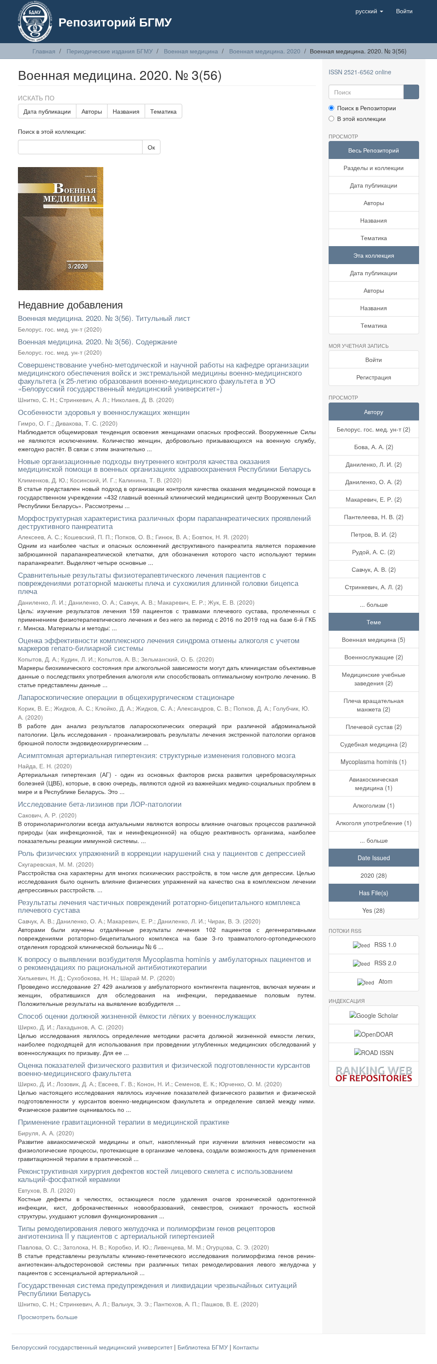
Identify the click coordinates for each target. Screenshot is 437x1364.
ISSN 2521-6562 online (360, 72)
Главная (43, 51)
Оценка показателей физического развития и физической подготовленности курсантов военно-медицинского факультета (164, 1068)
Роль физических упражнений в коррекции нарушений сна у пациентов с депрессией (162, 852)
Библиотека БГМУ (204, 1347)
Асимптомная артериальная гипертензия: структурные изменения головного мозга (156, 755)
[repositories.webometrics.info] (374, 1074)
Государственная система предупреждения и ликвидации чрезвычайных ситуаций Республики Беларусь (157, 1288)
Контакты (246, 1347)
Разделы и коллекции (374, 167)
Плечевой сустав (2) (374, 726)
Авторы (92, 111)
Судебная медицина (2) (373, 744)
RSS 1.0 (385, 944)
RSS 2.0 (385, 962)
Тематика (163, 111)
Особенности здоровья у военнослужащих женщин (103, 411)
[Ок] (411, 92)
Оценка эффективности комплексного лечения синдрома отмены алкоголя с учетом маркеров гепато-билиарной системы (159, 644)
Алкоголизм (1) (374, 805)
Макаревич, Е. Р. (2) (374, 499)
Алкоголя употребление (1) (374, 822)
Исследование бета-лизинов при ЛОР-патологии (100, 803)
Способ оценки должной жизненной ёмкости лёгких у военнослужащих (137, 1015)
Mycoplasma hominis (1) (374, 761)
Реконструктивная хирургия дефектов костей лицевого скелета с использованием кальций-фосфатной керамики (155, 1174)
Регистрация (373, 377)
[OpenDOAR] (374, 1033)
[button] (369, 10)
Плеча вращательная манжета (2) (374, 704)
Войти (373, 359)
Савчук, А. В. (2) (374, 569)
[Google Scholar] (374, 1014)
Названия (126, 111)
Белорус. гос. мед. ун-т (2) (374, 429)
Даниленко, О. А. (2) (373, 481)
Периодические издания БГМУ (110, 51)
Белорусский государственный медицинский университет (93, 1347)
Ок (151, 147)
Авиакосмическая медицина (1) (373, 783)
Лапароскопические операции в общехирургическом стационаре (126, 696)
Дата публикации (47, 111)
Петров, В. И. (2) (374, 534)
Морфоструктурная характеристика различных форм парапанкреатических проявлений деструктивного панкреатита (164, 521)
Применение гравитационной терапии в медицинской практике (123, 1121)
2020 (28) (374, 875)
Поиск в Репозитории (366, 107)
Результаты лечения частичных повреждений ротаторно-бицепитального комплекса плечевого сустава (159, 906)
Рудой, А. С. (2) (373, 551)
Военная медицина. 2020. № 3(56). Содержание (97, 341)
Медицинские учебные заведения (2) (373, 678)
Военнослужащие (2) (373, 657)
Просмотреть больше (48, 1316)
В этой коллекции (361, 118)
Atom (386, 981)
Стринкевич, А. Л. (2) (374, 586)
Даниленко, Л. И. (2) (374, 464)
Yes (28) (373, 910)
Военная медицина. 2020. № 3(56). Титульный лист (104, 317)
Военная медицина (191, 51)
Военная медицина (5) (373, 639)
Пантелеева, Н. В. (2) (374, 516)
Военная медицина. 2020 (264, 51)
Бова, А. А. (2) (373, 446)
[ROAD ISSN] (374, 1052)
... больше (374, 604)
